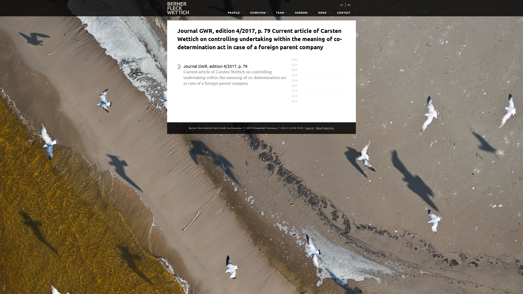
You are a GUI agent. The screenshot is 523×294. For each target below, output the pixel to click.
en (341, 4)
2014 (295, 101)
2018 (295, 80)
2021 (295, 64)
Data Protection (325, 127)
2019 (295, 75)
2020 (295, 69)
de (349, 4)
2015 (295, 96)
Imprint (309, 127)
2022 (295, 59)
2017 (295, 85)
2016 (295, 90)
